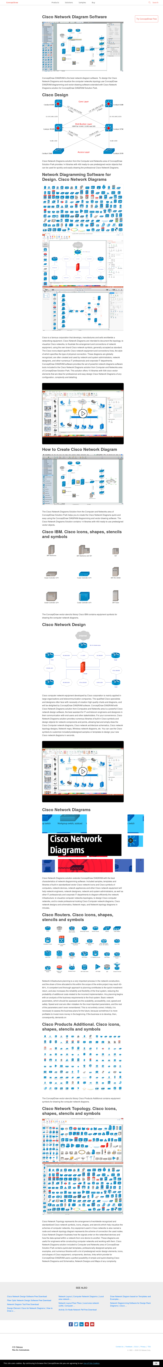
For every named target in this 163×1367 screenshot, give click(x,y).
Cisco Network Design (64, 624)
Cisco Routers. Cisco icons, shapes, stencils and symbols (77, 917)
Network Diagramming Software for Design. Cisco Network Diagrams (76, 176)
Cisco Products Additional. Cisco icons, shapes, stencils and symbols (81, 1026)
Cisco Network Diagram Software (74, 17)
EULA (136, 1346)
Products (55, 2)
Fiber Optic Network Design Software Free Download (29, 1300)
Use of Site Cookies (91, 1363)
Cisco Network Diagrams (66, 809)
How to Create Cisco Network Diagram (79, 449)
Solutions (69, 2)
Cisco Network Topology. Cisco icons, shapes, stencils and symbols (79, 1110)
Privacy (143, 1346)
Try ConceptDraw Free (146, 18)
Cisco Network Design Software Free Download (27, 1296)
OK (156, 1363)
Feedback (128, 1346)
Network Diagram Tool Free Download (23, 1304)
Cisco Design (55, 95)
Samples (82, 2)
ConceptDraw (12, 2)
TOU (149, 1346)
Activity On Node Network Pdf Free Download (78, 1309)
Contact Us (119, 1346)
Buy (93, 2)
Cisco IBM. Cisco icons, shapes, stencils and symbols (82, 534)
